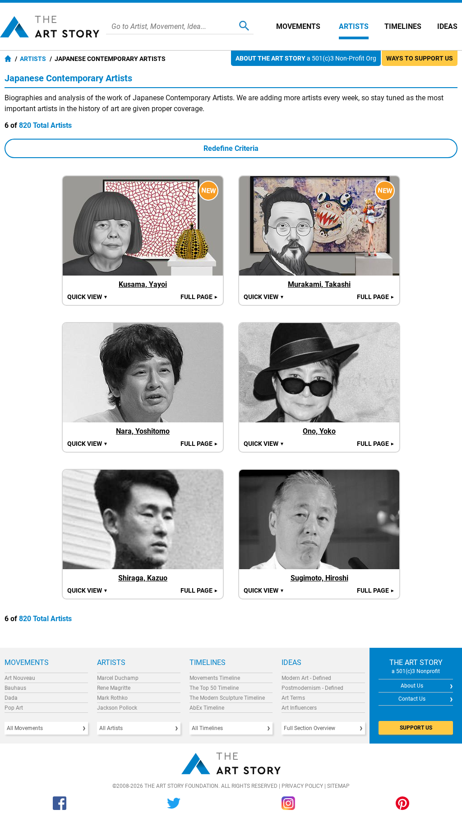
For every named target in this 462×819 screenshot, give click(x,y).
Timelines (402, 26)
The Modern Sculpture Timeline (227, 698)
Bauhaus (15, 688)
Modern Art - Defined (306, 678)
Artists (354, 26)
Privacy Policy (302, 786)
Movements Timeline (214, 678)
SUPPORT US (416, 728)
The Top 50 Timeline (214, 688)
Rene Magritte (113, 688)
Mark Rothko (112, 698)
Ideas (447, 26)
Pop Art (14, 708)
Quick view (87, 296)
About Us (412, 686)
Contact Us (411, 699)
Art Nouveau (20, 678)
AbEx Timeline (206, 708)
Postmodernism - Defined (312, 688)
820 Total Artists (45, 125)
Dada (11, 698)
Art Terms (293, 698)
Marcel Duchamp (118, 678)
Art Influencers (299, 708)
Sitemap (338, 786)
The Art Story (49, 26)
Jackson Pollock (117, 708)
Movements (298, 26)
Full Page (199, 296)
